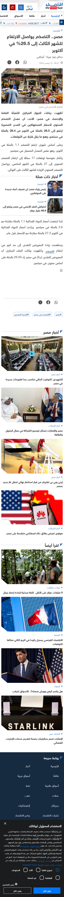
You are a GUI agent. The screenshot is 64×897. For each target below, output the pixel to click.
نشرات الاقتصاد (51, 815)
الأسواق (18, 15)
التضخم (50, 250)
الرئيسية (55, 15)
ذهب (27, 795)
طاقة (56, 775)
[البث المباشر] (12, 7)
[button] (29, 7)
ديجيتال (55, 805)
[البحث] (21, 7)
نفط (28, 785)
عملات (55, 795)
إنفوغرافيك (24, 805)
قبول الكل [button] (47, 890)
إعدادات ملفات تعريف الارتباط (50, 864)
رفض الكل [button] (17, 890)
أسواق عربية (24, 775)
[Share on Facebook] (17, 62)
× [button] (5, 823)
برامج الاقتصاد (22, 815)
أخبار (28, 765)
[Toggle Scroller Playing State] (61, 22)
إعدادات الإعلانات (44, 860)
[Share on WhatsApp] (25, 62)
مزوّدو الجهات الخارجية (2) (30, 845)
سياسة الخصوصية (30, 864)
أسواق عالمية (52, 785)
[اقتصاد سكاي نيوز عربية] (51, 6)
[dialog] (32, 858)
